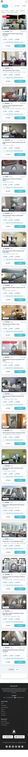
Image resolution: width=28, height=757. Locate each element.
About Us (3, 711)
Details (8, 45)
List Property (3, 705)
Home (2, 703)
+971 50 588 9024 (9, 697)
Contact (20, 45)
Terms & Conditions (5, 723)
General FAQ (3, 721)
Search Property (4, 707)
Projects (3, 709)
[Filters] (11, 6)
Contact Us (3, 715)
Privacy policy (4, 725)
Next (17, 669)
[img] (14, 22)
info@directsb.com (20, 697)
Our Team (3, 713)
